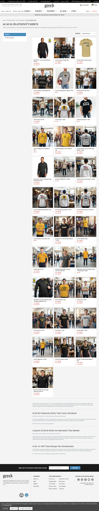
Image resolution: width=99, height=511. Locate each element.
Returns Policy (52, 486)
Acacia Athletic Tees (60, 299)
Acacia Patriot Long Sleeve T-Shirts (86, 179)
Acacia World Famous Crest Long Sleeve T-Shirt (85, 149)
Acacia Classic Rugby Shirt (62, 60)
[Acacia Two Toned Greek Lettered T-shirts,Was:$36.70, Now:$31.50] (64, 226)
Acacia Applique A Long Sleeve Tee (42, 149)
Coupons (61, 488)
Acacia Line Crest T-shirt (83, 90)
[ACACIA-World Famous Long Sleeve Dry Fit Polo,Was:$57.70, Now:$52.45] (42, 377)
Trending (94, 11)
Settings (5, 508)
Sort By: (77, 33)
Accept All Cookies (25, 508)
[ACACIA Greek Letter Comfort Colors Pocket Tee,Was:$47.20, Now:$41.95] (64, 257)
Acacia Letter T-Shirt (82, 330)
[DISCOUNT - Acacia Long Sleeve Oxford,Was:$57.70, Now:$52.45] (42, 48)
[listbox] (88, 33)
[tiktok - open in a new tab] (92, 479)
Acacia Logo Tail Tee (39, 119)
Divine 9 (27, 11)
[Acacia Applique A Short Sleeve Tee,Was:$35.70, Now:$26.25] (64, 136)
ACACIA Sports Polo (39, 269)
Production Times (64, 479)
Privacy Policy (8, 505)
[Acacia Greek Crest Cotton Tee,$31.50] (42, 226)
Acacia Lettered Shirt (82, 238)
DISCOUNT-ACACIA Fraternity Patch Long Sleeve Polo (43, 179)
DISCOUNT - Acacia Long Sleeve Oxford (42, 60)
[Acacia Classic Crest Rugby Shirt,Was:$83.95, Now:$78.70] (42, 78)
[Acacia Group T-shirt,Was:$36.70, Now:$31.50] (42, 318)
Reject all (14, 508)
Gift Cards (62, 484)
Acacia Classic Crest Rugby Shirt (42, 90)
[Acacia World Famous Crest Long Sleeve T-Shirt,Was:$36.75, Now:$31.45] (86, 136)
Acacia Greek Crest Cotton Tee (42, 238)
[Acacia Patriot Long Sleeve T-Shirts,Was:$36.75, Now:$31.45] (86, 167)
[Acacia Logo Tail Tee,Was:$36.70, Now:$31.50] (42, 107)
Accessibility (62, 486)
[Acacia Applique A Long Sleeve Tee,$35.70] (42, 136)
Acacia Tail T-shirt (81, 299)
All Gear (63, 11)
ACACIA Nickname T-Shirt (83, 119)
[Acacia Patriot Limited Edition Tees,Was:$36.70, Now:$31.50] (42, 197)
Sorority (38, 11)
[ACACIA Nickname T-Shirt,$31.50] (86, 107)
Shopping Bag (52, 481)
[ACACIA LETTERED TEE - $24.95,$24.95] (64, 167)
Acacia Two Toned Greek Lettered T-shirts (64, 239)
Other (73, 11)
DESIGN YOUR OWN (18, 11)
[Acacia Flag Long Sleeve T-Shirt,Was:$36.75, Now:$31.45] (64, 197)
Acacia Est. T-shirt (59, 330)
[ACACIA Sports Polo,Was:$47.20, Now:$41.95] (42, 257)
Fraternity (51, 11)
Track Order (52, 484)
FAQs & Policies (53, 488)
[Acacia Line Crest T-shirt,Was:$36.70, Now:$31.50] (86, 78)
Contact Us (52, 479)
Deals (87, 11)
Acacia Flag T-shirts (60, 119)
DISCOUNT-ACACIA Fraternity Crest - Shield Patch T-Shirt (86, 270)
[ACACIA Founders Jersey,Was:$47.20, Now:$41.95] (64, 347)
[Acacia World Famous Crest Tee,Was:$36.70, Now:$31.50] (86, 197)
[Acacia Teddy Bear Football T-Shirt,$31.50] (64, 78)
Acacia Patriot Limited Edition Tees (42, 209)
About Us (35, 479)
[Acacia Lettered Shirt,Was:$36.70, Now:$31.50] (86, 226)
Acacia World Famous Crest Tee (85, 209)
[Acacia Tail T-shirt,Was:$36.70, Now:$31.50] (86, 287)
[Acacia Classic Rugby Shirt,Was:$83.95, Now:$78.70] (64, 48)
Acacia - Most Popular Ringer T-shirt (85, 360)
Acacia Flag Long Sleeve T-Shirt (63, 209)
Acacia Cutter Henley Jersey (84, 60)
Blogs (34, 481)
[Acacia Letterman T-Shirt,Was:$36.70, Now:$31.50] (42, 347)
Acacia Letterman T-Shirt (40, 359)
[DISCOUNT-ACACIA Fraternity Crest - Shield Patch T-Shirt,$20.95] (86, 257)
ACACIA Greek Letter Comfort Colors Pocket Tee (62, 270)
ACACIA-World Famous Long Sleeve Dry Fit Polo (41, 390)
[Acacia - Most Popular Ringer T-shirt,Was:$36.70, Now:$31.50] (86, 347)
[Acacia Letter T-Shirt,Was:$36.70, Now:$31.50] (86, 318)
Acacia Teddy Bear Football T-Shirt (64, 90)
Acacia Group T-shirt (39, 330)
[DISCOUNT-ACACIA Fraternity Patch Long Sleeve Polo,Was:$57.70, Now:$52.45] (42, 167)
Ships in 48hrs (5, 11)
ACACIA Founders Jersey (61, 359)
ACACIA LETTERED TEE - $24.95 (62, 179)
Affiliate (35, 484)
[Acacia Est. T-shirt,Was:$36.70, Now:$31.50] (64, 318)
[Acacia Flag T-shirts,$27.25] (64, 107)
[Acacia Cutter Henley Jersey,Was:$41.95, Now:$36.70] (86, 48)
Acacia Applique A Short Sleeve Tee (63, 149)
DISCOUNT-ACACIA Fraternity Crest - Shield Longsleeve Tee (43, 300)
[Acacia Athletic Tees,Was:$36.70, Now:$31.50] (64, 287)
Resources (62, 481)
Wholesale (36, 486)
